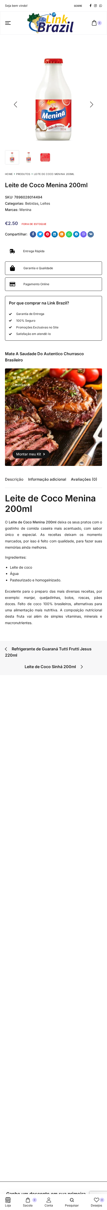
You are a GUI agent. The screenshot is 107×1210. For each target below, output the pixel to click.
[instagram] (95, 5)
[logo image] (51, 22)
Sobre (78, 5)
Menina (25, 209)
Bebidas (31, 203)
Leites (45, 203)
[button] (15, 104)
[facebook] (91, 5)
